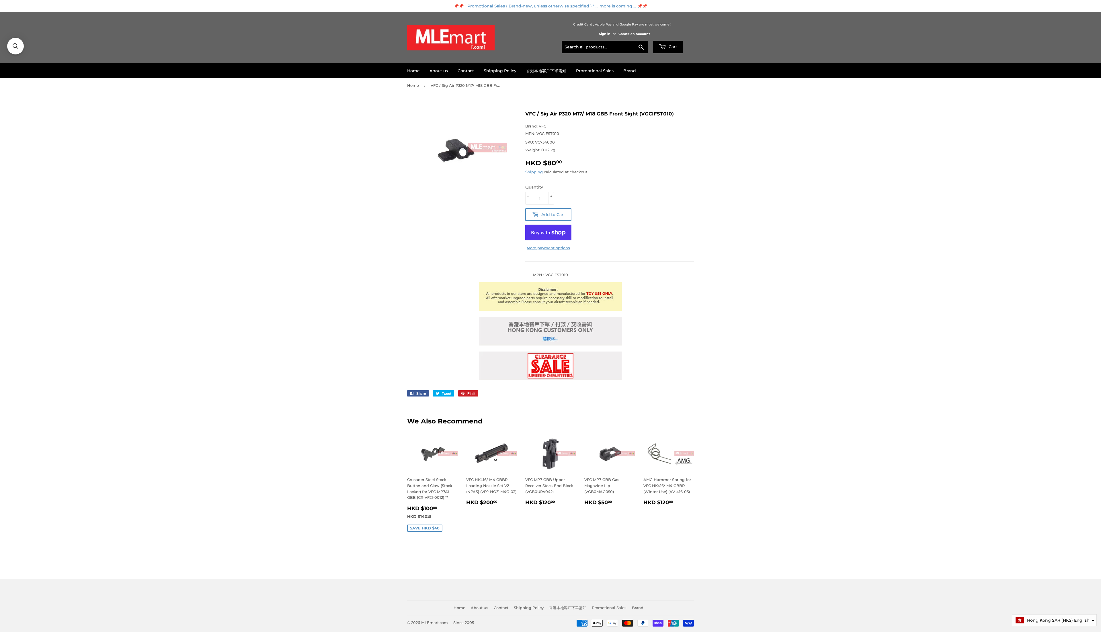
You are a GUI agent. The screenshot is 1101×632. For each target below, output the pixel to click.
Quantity (534, 187)
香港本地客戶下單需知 (546, 70)
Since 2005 (463, 622)
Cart (672, 46)
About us (439, 70)
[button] (1054, 620)
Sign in (604, 34)
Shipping (534, 172)
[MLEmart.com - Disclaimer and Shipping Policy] (550, 309)
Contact (466, 70)
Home (413, 70)
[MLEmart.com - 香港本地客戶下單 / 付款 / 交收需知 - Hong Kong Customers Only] (550, 344)
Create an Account (634, 34)
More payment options (548, 248)
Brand (629, 70)
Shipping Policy (500, 70)
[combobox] (605, 47)
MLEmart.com (434, 622)
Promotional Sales (595, 70)
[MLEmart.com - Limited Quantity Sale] (550, 378)
